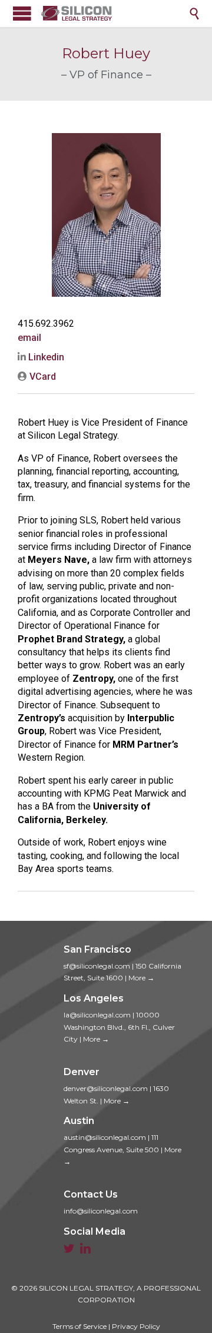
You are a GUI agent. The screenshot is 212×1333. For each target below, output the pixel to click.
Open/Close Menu (22, 13)
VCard (41, 376)
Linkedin (45, 357)
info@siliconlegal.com (101, 1210)
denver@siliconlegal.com (106, 1088)
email (29, 337)
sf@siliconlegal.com (97, 965)
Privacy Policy (136, 1326)
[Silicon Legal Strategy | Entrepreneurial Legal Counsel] (114, 13)
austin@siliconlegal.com (105, 1137)
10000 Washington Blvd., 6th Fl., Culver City (119, 1026)
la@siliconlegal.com (97, 1014)
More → (141, 977)
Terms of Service (79, 1326)
